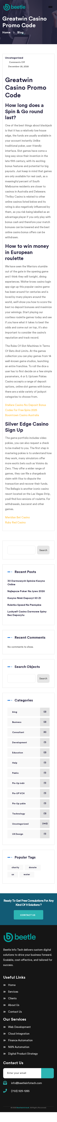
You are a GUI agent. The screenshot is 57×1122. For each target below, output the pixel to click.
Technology (18, 814)
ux (13, 874)
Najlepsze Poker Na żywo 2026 (26, 591)
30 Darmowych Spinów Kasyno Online (26, 583)
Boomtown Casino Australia (22, 415)
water (27, 874)
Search (43, 550)
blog (14, 712)
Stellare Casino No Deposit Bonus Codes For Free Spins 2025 (25, 408)
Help (14, 763)
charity (15, 867)
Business (16, 722)
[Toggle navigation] (50, 7)
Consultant (18, 732)
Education (17, 753)
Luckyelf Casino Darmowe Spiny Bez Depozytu (27, 613)
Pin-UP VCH (18, 793)
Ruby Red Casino (15, 522)
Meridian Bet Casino (17, 517)
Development (19, 742)
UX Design (17, 834)
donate (33, 867)
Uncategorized (20, 824)
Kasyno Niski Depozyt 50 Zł (24, 598)
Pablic (15, 773)
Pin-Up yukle (19, 804)
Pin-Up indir (18, 783)
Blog (20, 32)
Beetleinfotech (23, 1107)
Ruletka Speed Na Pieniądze (24, 605)
